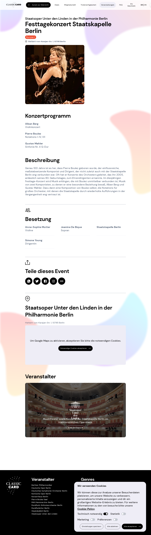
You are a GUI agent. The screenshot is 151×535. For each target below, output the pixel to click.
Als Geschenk (131, 5)
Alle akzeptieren (130, 526)
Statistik (115, 513)
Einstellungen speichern (91, 526)
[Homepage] (13, 5)
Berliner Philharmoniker (42, 485)
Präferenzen (104, 519)
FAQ (121, 5)
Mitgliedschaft (70, 5)
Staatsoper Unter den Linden (44, 514)
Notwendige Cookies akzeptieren (73, 348)
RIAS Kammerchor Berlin (42, 502)
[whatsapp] (28, 281)
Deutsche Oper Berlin (41, 488)
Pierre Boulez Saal (39, 499)
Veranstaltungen (107, 5)
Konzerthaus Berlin (40, 496)
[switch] (105, 514)
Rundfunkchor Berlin (41, 508)
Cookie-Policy (86, 508)
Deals (57, 5)
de (142, 5)
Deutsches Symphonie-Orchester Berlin (49, 491)
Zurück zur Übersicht (40, 5)
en (145, 5)
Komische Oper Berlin (41, 493)
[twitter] (37, 281)
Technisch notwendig (89, 513)
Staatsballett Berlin (40, 511)
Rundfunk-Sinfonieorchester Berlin (47, 505)
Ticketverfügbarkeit (88, 5)
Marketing (83, 519)
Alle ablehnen (112, 526)
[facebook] (45, 281)
